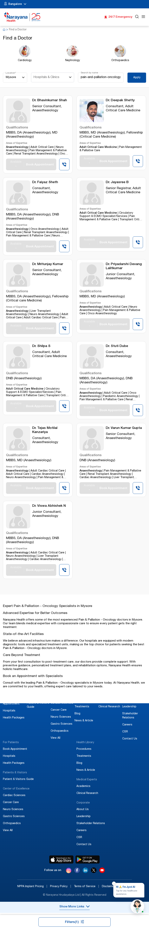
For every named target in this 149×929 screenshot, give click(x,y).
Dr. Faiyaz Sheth (45, 182)
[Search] (137, 17)
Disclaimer (110, 886)
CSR (125, 732)
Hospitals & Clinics (46, 77)
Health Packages (13, 718)
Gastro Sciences (61, 724)
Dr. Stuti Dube (117, 346)
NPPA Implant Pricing (32, 886)
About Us (128, 699)
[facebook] (77, 872)
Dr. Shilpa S (41, 346)
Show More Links (71, 906)
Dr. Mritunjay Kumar (47, 264)
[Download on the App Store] (61, 859)
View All (55, 738)
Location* (11, 73)
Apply (136, 77)
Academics (105, 699)
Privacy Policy (60, 886)
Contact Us (129, 739)
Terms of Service (86, 886)
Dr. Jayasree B (117, 182)
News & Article (83, 720)
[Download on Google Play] (87, 859)
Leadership (129, 706)
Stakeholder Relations (90, 823)
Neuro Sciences (61, 717)
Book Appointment (15, 749)
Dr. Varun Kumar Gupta (124, 428)
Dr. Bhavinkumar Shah (49, 100)
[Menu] (143, 17)
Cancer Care (59, 710)
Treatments (81, 706)
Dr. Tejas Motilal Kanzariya (44, 430)
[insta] (68, 871)
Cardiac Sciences (62, 703)
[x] (93, 872)
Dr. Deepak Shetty (120, 100)
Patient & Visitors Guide (18, 779)
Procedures (81, 699)
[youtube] (102, 872)
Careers (127, 725)
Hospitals (9, 710)
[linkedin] (85, 872)
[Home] (22, 17)
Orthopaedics (59, 731)
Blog (77, 713)
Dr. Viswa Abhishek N (49, 506)
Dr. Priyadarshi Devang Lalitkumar (124, 266)
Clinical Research (109, 706)
